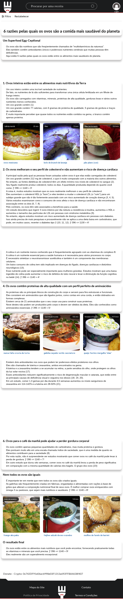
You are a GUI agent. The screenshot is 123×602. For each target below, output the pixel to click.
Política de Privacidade (36, 595)
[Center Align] (93, 4)
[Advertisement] (61, 70)
